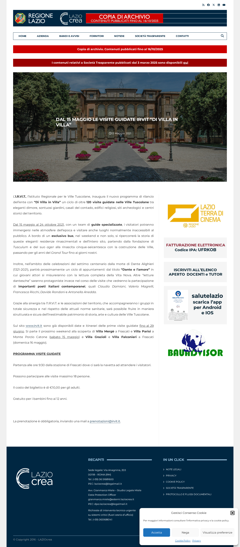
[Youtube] (224, 4)
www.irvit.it (34, 326)
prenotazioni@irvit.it (105, 421)
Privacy (196, 540)
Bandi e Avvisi (69, 35)
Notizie (119, 35)
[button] (232, 513)
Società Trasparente (150, 35)
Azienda (43, 35)
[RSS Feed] (203, 4)
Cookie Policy (182, 540)
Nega (185, 532)
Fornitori (97, 35)
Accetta (156, 532)
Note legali (173, 469)
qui (185, 62)
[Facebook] (208, 4)
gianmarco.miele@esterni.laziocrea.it (111, 499)
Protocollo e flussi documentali (189, 494)
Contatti (182, 35)
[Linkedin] (219, 4)
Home (22, 35)
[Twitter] (213, 4)
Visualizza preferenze (217, 532)
